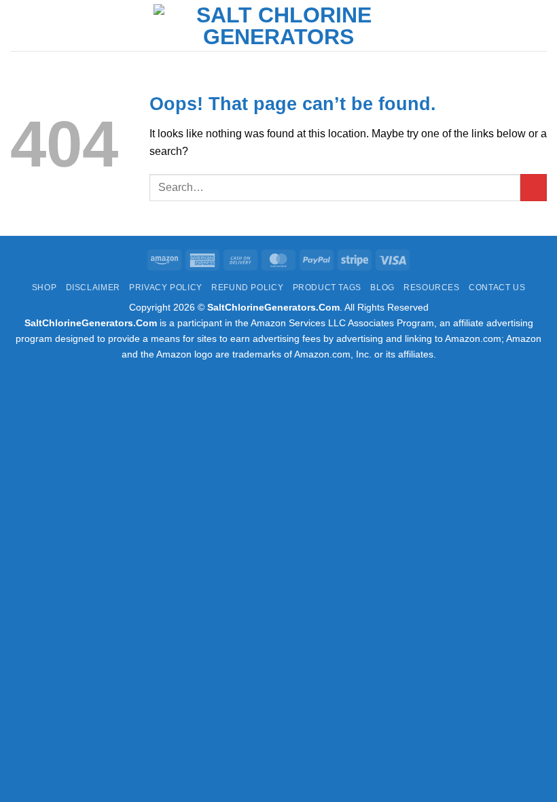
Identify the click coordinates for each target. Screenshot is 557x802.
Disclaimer (93, 287)
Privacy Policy (165, 287)
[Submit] (533, 187)
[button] (18, 25)
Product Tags (327, 287)
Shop (44, 287)
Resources (431, 287)
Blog (382, 287)
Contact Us (497, 287)
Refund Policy (247, 287)
